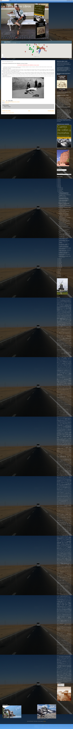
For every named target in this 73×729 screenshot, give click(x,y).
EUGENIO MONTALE (68, 424)
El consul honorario (67, 392)
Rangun (58, 597)
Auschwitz (62, 331)
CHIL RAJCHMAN (60, 356)
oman (62, 576)
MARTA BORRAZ (66, 548)
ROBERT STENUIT (64, 605)
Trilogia (68, 644)
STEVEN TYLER (65, 625)
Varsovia (63, 661)
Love (64, 533)
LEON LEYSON (58, 517)
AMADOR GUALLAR (63, 315)
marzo (60, 264)
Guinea (58, 444)
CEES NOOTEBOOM (67, 352)
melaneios (58, 552)
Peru (69, 586)
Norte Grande (65, 573)
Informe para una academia (67, 458)
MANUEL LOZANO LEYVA (65, 538)
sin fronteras (61, 621)
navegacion (65, 568)
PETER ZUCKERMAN (59, 588)
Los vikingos (62, 532)
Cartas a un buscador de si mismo (61, 350)
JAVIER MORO (65, 466)
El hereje (66, 395)
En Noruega (68, 416)
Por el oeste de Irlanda (64, 593)
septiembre (60, 191)
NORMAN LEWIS (60, 573)
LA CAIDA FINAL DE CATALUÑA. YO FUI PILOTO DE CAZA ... (64, 256)
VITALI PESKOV (62, 670)
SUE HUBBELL (61, 626)
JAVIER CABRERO (59, 466)
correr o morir (58, 366)
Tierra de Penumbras (61, 636)
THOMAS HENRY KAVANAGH (61, 635)
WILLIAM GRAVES (59, 676)
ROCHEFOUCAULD (69, 606)
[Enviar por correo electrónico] (8, 100)
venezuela (69, 662)
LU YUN (67, 533)
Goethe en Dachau (65, 440)
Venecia (66, 662)
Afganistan (58, 304)
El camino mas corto (64, 389)
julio (59, 259)
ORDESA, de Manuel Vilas (62, 202)
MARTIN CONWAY (63, 549)
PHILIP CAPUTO (59, 589)
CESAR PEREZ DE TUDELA (65, 353)
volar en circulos (68, 671)
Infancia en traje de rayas (60, 458)
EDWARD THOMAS (65, 386)
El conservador (62, 392)
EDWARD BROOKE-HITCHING (66, 385)
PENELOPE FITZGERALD (64, 585)
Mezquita (63, 555)
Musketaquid (58, 565)
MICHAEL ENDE (65, 557)
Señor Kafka (64, 615)
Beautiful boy (58, 335)
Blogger (45, 721)
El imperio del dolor (62, 398)
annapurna (66, 320)
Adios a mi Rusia (68, 303)
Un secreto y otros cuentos (66, 654)
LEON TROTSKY (63, 517)
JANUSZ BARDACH (62, 465)
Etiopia (64, 424)
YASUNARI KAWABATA (65, 679)
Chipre (70, 356)
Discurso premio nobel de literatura (65, 380)
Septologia (67, 615)
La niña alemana (62, 501)
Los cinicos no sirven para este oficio (64, 523)
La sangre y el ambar (67, 505)
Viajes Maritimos (59, 665)
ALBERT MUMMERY (68, 308)
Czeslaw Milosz (59, 370)
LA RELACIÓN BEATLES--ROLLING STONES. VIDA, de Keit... (63, 212)
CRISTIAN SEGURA (59, 367)
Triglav (65, 644)
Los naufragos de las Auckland (62, 528)
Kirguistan (58, 486)
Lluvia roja (64, 520)
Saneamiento (62, 613)
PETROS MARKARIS (68, 588)
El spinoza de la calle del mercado (67, 407)
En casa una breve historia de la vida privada (63, 414)
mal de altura (62, 536)
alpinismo (59, 315)
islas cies (62, 462)
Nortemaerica (69, 573)
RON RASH (63, 607)
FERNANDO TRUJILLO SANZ (61, 428)
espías (63, 422)
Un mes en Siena (68, 651)
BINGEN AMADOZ (65, 340)
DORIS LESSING (63, 381)
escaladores (69, 420)
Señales (61, 615)
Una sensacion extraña (65, 658)
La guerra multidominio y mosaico (67, 495)
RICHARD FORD (59, 601)
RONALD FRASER (68, 607)
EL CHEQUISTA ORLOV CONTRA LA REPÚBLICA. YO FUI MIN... (63, 252)
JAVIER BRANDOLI (68, 465)
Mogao (57, 562)
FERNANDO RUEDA (68, 427)
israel (68, 462)
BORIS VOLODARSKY (61, 343)
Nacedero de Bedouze (67, 565)
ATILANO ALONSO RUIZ (63, 330)
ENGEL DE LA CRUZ (59, 418)
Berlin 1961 (63, 336)
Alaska (66, 307)
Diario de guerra (62, 377)
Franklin (70, 431)
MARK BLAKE (60, 547)
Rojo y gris (59, 607)
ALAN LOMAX (63, 307)
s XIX (64, 610)
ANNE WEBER (68, 321)
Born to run (68, 343)
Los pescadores (69, 529)
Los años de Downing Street (64, 522)
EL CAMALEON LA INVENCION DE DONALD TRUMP (64, 388)
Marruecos (62, 548)
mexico (64, 554)
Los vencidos (65, 531)
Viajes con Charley (68, 664)
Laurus (66, 513)
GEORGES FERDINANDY (63, 439)
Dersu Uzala (68, 375)
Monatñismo (61, 562)
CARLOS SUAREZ (60, 349)
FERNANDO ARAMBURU (66, 426)
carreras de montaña (68, 349)
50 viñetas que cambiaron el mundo (64, 301)
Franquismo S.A (60, 432)
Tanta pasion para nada (60, 631)
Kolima (69, 487)
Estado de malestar (59, 423)
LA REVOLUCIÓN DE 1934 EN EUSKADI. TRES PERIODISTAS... (64, 218)
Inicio (29, 110)
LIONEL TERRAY (59, 520)
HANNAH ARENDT (69, 445)
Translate (63, 171)
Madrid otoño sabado (65, 535)
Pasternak (62, 581)
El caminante (58, 389)
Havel (62, 446)
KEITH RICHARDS (64, 484)
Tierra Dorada (67, 637)
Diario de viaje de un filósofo (60, 378)
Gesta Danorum (69, 439)
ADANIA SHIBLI (62, 303)
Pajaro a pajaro (66, 578)
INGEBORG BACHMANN (67, 459)
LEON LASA (68, 516)
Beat (69, 334)
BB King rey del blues (65, 334)
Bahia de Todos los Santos (62, 332)
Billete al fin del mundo (67, 339)
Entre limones (64, 418)
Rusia (60, 609)
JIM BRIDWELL (62, 469)
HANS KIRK (59, 446)
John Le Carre (64, 471)
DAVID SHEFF (65, 373)
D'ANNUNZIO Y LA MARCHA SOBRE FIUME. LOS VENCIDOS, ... (63, 204)
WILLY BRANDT (69, 676)
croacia (64, 367)
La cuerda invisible (66, 492)
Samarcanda (58, 613)
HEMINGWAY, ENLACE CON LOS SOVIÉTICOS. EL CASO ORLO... (63, 214)
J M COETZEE (64, 463)
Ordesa (69, 576)
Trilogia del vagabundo (65, 645)
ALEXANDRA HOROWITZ (66, 312)
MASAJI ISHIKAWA (68, 549)
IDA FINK (61, 455)
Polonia (58, 593)
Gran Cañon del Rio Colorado (63, 441)
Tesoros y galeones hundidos (62, 633)
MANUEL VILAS (68, 539)
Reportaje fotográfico (62, 600)
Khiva (65, 485)
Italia (70, 462)
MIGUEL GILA (68, 559)
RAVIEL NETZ (66, 597)
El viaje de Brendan (64, 410)
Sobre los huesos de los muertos (67, 623)
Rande (69, 596)
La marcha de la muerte (60, 499)
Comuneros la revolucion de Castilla (61, 364)
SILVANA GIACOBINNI (60, 620)
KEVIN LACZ (61, 485)
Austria (65, 331)
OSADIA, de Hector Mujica (62, 196)
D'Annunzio (70, 370)
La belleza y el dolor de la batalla (67, 489)
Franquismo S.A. (66, 432)
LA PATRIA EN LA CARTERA (62, 503)
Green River (59, 442)
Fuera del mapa (62, 434)
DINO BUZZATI (66, 379)
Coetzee (68, 360)
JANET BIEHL (66, 464)
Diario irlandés (66, 378)
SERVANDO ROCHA (68, 616)
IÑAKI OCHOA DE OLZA (65, 460)
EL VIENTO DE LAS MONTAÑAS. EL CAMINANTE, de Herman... (63, 216)
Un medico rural (63, 651)
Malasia (65, 536)
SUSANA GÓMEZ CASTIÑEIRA (66, 627)
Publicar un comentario (7, 106)
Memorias (66, 552)
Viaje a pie (62, 663)
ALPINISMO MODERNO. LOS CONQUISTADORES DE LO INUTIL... (64, 220)
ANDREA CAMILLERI (60, 318)
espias (60, 422)
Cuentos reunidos (62, 369)
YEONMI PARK (58, 680)
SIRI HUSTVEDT (68, 622)
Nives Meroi (65, 572)
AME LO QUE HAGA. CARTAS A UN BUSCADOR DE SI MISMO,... (63, 244)
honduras (68, 454)
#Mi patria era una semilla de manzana (62, 299)
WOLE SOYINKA (65, 677)
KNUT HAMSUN (65, 487)
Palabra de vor (60, 579)
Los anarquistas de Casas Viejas (65, 521)
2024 (58, 180)
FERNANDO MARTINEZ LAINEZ (60, 427)
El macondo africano (68, 400)
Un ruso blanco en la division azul (67, 653)
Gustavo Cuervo (67, 444)
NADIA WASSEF (62, 566)
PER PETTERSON (65, 586)
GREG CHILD (64, 442)
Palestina (64, 579)
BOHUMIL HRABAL (69, 342)
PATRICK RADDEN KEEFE (60, 583)
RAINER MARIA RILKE (63, 596)
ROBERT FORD (64, 603)
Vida (59, 667)
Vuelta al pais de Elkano (60, 673)
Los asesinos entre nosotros (64, 523)
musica (68, 564)
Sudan (57, 626)
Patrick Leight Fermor (68, 582)
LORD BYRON (69, 520)
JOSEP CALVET (68, 476)
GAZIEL (69, 435)
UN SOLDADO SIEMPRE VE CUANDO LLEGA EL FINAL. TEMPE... (64, 234)
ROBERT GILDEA (65, 604)
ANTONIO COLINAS (63, 323)
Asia (62, 329)
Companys (59, 363)
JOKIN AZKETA (69, 472)
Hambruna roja (64, 445)
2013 (58, 275)
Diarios (70, 378)
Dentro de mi (64, 375)
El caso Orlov (62, 390)
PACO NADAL (61, 578)
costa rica (63, 366)
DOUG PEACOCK (60, 382)
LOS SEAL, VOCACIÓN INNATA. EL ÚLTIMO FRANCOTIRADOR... (63, 200)
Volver (64, 672)
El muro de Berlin (63, 402)
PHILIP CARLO (66, 589)
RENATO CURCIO (66, 599)
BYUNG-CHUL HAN (67, 345)
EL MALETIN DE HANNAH (66, 401)
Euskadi (63, 425)
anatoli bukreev (58, 317)
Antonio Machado (68, 323)
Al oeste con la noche (64, 306)
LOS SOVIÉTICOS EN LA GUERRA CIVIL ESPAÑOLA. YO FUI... (64, 195)
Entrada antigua (51, 110)
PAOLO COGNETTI (62, 580)
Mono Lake (65, 562)
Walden (64, 673)
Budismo (58, 345)
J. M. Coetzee (68, 463)
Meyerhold (67, 554)
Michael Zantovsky (64, 558)
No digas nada (69, 572)
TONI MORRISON (64, 640)
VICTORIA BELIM (69, 665)
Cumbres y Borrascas (67, 369)
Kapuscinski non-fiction (64, 482)
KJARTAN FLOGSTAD (62, 486)
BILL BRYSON (62, 339)
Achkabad (58, 303)
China (67, 356)
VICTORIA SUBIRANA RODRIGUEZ (64, 666)
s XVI (67, 610)
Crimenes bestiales (68, 366)
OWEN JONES (62, 577)
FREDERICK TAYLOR (61, 433)
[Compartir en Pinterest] (12, 100)
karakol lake (58, 483)
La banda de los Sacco (66, 488)
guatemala (69, 442)
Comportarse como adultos (66, 363)
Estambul (69, 423)
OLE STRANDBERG (65, 575)
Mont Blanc (69, 562)
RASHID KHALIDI (62, 597)
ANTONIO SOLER (62, 325)
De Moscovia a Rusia (64, 374)
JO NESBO (67, 469)
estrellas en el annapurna (60, 424)
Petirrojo (64, 588)
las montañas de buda (67, 511)
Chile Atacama (64, 356)
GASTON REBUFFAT (64, 435)
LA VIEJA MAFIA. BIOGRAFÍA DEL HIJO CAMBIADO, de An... (64, 206)
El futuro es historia (62, 395)
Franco (61, 430)
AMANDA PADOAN (69, 315)
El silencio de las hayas (68, 406)
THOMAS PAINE (68, 635)
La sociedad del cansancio (62, 506)
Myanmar (63, 565)
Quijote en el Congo (60, 595)
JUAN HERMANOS (67, 479)
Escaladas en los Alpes (64, 420)
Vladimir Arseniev (66, 670)
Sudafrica (69, 625)
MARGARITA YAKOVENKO (64, 543)
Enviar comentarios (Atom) (10, 112)
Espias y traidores (67, 422)
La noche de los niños (65, 502)
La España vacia (67, 493)
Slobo (61, 623)
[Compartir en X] (10, 100)
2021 (58, 184)
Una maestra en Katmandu (63, 656)
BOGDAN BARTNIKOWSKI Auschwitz (61, 342)
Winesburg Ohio (60, 677)
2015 (58, 272)
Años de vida (68, 325)
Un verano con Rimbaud (68, 655)
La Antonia (61, 488)
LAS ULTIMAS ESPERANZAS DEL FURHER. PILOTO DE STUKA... (63, 246)
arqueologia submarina (63, 328)
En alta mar (62, 413)
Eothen (68, 418)
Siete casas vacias (68, 619)
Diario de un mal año (67, 377)
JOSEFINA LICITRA (67, 475)
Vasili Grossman (59, 662)
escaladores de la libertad (61, 421)
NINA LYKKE (67, 571)
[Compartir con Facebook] (11, 100)
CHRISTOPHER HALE (66, 358)
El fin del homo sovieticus (62, 394)
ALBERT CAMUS (63, 308)
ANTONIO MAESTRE (61, 324)
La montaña (59, 500)
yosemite (58, 681)
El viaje (60, 410)
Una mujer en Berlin (67, 657)
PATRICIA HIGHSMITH (62, 582)
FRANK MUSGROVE (66, 431)
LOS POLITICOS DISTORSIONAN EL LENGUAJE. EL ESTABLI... (64, 230)
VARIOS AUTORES (59, 661)
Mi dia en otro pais (67, 555)
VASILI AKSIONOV (68, 661)
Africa (62, 304)
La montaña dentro (64, 500)
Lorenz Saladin (58, 521)
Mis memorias (58, 561)
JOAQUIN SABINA (67, 470)
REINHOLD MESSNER (60, 599)
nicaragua (58, 571)
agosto (60, 258)
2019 (58, 186)
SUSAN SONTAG (59, 627)
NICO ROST (62, 571)
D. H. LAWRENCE (65, 370)
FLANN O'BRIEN (67, 428)
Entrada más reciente (6, 110)
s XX (69, 610)
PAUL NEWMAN (67, 583)
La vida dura (63, 508)
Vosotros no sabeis (68, 672)
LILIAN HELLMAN (67, 519)
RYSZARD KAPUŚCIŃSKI (60, 610)
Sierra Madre (60, 619)
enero (59, 267)
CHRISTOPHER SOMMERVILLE (60, 359)
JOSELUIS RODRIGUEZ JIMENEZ (61, 476)
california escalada (62, 346)
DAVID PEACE (59, 373)
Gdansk (60, 436)
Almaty (60, 314)
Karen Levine (64, 483)
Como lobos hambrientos (68, 362)
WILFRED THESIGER (60, 675)
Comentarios (60, 685)
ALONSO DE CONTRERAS (65, 314)
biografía (70, 340)
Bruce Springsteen (60, 344)
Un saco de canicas (59, 654)
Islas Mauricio (65, 462)
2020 (58, 185)
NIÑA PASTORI (61, 572)
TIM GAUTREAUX (63, 638)
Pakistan (70, 578)
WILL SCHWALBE (67, 675)
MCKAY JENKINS (63, 551)
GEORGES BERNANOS (64, 438)
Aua (67, 330)
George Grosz (66, 437)
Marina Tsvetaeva (63, 546)
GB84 (57, 436)
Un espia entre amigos (64, 649)
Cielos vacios (67, 359)
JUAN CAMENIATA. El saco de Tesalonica (66, 478)
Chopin (59, 357)
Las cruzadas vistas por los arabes (62, 510)
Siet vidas (64, 619)
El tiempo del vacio (60, 408)
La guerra (60, 495)
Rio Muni (60, 602)
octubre (60, 190)
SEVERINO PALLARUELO (61, 617)
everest (67, 425)
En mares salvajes (64, 416)
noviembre (60, 189)
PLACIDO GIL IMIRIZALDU (63, 591)
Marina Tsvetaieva (68, 546)
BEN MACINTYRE (64, 335)
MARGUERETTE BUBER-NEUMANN (65, 544)
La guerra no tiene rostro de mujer (62, 496)
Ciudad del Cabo (64, 360)
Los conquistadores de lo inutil (64, 524)
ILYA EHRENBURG (61, 456)
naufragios (58, 568)
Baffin (57, 332)
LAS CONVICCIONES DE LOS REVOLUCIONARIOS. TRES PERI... (64, 240)
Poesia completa (68, 592)
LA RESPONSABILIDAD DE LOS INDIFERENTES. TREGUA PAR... (63, 198)
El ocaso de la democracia (63, 403)
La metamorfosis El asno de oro (67, 499)
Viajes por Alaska (64, 665)
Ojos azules (58, 575)
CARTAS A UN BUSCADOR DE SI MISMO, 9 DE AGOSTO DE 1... (64, 248)
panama (67, 579)
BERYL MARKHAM (66, 338)
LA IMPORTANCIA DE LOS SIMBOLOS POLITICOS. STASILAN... (64, 224)
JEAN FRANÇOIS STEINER (64, 467)
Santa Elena (66, 613)
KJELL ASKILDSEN (68, 486)
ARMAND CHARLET (62, 327)
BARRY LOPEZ (59, 334)
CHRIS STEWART (64, 357)
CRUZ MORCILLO (68, 367)
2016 (58, 271)
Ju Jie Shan (59, 478)
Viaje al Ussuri (61, 664)
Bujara (61, 345)
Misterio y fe (68, 561)
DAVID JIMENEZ (68, 372)
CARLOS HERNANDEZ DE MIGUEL (65, 348)
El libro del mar (63, 400)
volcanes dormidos (60, 672)
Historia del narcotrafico (63, 453)
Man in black (68, 536)
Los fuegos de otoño (63, 525)
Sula (69, 626)
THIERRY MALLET (62, 634)
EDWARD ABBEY (59, 385)
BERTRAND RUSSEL (59, 338)
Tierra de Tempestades (67, 636)
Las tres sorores (63, 513)
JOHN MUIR (69, 471)
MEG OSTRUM (68, 551)
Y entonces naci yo (65, 678)
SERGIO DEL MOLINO (61, 616)
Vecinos (63, 662)
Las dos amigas (62, 511)
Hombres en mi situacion (63, 454)
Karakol (69, 482)
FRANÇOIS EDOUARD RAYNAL (67, 430)
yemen (69, 679)
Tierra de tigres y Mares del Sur (61, 637)
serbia (70, 615)
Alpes (70, 314)
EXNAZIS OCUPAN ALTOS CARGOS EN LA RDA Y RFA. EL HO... (64, 250)
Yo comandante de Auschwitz (65, 680)
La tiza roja (62, 507)
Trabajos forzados (67, 641)
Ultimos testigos (62, 647)
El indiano (66, 398)
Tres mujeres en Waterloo (61, 643)
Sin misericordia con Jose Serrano (61, 622)
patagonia (69, 581)
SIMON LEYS (66, 620)
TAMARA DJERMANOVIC (67, 630)
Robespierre (64, 606)
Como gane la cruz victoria (61, 362)
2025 (58, 179)
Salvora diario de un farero (60, 612)
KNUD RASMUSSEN (59, 487)
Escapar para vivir (68, 421)
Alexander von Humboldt (64, 311)
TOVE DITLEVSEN (62, 641)
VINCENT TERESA (59, 669)
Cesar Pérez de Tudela (60, 354)
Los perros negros (63, 529)
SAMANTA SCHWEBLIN (67, 612)
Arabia (61, 326)
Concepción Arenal (68, 364)
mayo (59, 262)
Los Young (66, 532)
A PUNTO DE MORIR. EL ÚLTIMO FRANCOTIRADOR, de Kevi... (63, 238)
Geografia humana (61, 437)
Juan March (58, 480)
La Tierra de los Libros (16, 6)
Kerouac (58, 485)
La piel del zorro (68, 503)
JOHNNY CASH (64, 472)
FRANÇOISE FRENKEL (59, 431)
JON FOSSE (59, 473)
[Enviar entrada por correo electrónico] (6, 100)
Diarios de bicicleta (61, 379)
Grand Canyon (69, 441)
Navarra (62, 568)
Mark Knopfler (64, 547)
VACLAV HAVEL (59, 660)
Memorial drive (62, 552)
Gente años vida (67, 436)
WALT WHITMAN (68, 673)
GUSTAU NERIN (62, 444)
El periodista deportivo (68, 404)
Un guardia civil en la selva (64, 650)
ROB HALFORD (64, 602)
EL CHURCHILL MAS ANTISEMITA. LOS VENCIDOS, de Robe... (64, 210)
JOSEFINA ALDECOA (60, 475)
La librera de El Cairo (64, 498)
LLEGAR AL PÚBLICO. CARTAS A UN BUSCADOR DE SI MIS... (64, 222)
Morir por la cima (64, 563)
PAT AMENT (65, 581)
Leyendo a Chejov (68, 518)
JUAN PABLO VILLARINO (65, 480)
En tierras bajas (68, 417)
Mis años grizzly (68, 560)
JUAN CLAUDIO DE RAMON (61, 479)
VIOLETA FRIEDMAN (65, 669)
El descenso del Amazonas (66, 393)
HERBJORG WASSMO (65, 449)
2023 (58, 181)
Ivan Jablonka (59, 463)
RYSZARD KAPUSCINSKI (66, 609)
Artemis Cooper (68, 328)
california (58, 346)
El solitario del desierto (59, 407)
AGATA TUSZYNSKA (66, 304)
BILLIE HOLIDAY (59, 340)
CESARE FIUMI (66, 354)
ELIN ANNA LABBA (63, 411)
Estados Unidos (65, 423)
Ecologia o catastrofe (67, 383)
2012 (58, 276)
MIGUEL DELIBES (62, 559)
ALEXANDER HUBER (64, 310)
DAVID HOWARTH (62, 372)
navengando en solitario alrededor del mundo (65, 569)
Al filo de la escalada (63, 305)
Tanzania (65, 631)
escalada (58, 420)
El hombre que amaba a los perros (64, 396)
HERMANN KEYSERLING (64, 450)
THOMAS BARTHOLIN (68, 634)
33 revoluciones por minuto (65, 300)
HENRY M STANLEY (59, 449)
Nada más (58, 566)
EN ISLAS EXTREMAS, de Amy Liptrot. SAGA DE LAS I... (64, 254)
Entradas (59, 684)
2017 (58, 270)
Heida (70, 446)
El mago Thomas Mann (59, 401)
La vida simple (68, 508)
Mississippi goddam (63, 561)
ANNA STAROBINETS (60, 320)
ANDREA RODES (66, 318)
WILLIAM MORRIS (64, 676)
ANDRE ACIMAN (69, 317)
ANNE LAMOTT (64, 321)
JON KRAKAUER (65, 473)
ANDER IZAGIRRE (63, 317)
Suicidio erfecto (66, 626)
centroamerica (58, 353)
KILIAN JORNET (68, 485)
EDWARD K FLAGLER (59, 386)
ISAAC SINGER (59, 461)
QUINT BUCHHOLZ (66, 595)
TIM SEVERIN (68, 638)
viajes (64, 664)
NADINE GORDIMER (68, 566)
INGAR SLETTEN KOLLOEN (60, 459)
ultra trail (66, 647)
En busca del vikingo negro (67, 413)
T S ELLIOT (61, 630)
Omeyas (65, 576)
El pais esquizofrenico (61, 404)
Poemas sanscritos (62, 592)
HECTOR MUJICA (66, 446)
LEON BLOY (63, 516)
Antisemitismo (58, 323)
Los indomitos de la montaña (64, 527)
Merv (61, 554)
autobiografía (68, 331)
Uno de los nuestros (68, 659)
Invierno (59, 460)
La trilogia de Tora (67, 507)
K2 (58, 481)
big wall (58, 339)
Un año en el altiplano (65, 648)
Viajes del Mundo (4, 58)
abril (59, 263)
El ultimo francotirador (65, 409)
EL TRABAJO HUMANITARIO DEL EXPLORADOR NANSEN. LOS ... (63, 193)
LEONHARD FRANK (62, 518)
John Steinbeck (60, 472)
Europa (59, 425)
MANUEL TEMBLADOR (62, 539)
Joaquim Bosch (62, 470)
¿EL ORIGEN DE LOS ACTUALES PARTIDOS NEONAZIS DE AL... (63, 226)
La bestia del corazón (59, 490)
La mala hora (69, 498)
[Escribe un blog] (9, 100)
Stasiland (65, 624)
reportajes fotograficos (68, 600)
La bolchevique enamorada (66, 490)
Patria (57, 582)
